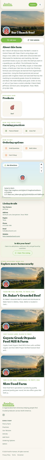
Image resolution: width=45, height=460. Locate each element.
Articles (5, 434)
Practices (6, 427)
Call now (13, 40)
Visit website (34, 40)
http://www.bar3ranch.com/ (11, 236)
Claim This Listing (23, 253)
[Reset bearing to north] (41, 171)
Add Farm (6, 437)
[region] (22, 180)
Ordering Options (9, 440)
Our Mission (7, 430)
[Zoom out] (41, 167)
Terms (14, 455)
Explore (32, 5)
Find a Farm (7, 424)
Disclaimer (20, 455)
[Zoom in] (41, 164)
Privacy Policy (6, 455)
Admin (5, 444)
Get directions (12, 165)
